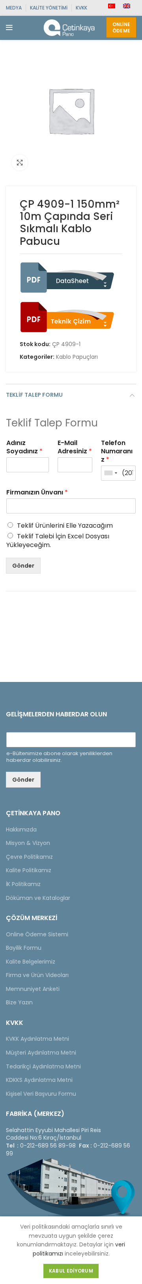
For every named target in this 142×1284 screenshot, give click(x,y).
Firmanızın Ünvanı (37, 493)
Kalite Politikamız (28, 870)
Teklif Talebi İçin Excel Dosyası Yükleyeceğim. (57, 540)
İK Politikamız (23, 884)
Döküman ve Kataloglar (38, 898)
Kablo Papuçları (77, 357)
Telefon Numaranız (117, 451)
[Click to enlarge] (20, 162)
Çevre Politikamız (29, 857)
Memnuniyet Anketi (33, 989)
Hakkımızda (21, 829)
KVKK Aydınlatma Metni (37, 1039)
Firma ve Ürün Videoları (37, 975)
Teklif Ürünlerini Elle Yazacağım (65, 525)
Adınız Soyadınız (24, 447)
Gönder (23, 566)
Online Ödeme (121, 27)
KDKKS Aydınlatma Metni (39, 1080)
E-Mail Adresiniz (75, 447)
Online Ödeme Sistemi (37, 934)
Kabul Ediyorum (71, 1270)
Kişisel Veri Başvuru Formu (41, 1094)
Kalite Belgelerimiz (30, 962)
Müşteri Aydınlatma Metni (41, 1053)
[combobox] (110, 473)
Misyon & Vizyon (28, 843)
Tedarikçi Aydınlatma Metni (43, 1066)
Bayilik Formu (23, 948)
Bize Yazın (19, 1002)
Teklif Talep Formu (34, 395)
